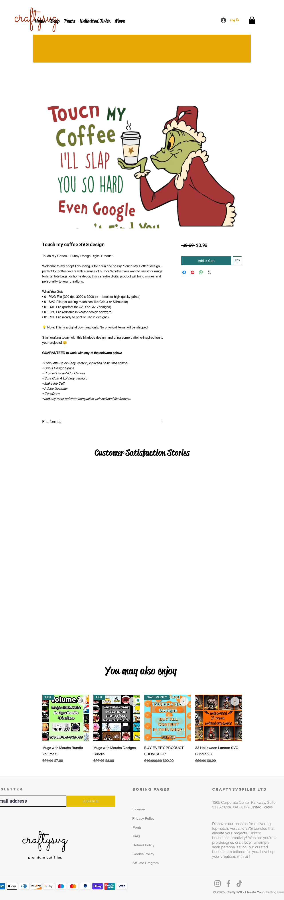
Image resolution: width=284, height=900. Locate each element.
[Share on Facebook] (184, 272)
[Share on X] (209, 272)
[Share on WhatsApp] (201, 272)
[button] (251, 20)
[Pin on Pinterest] (192, 272)
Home (47, 90)
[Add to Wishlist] (237, 260)
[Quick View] (218, 724)
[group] (142, 738)
